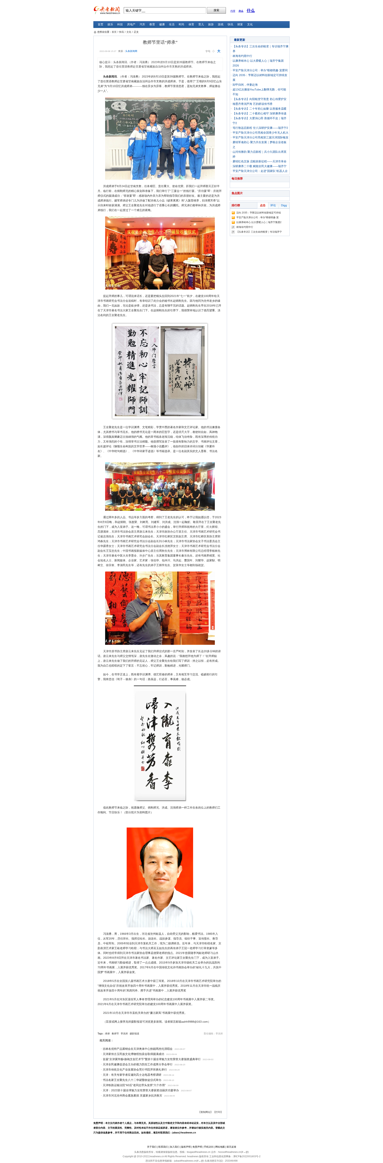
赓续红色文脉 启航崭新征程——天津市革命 (259, 161)
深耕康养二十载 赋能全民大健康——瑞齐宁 (259, 166)
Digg (284, 205)
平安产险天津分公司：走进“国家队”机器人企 (260, 171)
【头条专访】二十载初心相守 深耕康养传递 (259, 113)
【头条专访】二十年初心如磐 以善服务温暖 (259, 108)
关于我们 (152, 1146)
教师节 (115, 1033)
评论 (273, 205)
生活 (172, 24)
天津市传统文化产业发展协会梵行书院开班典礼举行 (135, 1069)
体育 (191, 24)
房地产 (131, 24)
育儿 (201, 24)
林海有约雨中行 (242, 56)
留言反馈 (231, 1146)
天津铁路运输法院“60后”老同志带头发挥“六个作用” (134, 1085)
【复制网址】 (205, 1112)
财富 (240, 24)
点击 (263, 205)
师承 (107, 1033)
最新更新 (239, 39)
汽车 (142, 24)
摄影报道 (134, 1033)
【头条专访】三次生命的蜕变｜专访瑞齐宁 (259, 231)
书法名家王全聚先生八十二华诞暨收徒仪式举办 (132, 1080)
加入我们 (174, 1146)
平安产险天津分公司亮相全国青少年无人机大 (260, 132)
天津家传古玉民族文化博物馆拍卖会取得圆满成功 (133, 1054)
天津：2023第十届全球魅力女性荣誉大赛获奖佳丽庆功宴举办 (141, 1090)
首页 (100, 24)
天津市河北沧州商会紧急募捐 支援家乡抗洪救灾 (132, 1095)
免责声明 (197, 1146)
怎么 (241, 11)
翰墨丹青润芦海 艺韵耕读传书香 (252, 103)
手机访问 (208, 1146)
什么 (251, 10)
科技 (120, 24)
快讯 (230, 24)
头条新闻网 (131, 51)
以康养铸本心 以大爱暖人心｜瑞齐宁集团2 (258, 222)
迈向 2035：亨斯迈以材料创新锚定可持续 (258, 212)
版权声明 (186, 1146)
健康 (162, 24)
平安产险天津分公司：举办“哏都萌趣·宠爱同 (260, 70)
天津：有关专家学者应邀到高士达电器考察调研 (132, 1074)
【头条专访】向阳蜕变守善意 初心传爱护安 (259, 99)
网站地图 (220, 1146)
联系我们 (163, 1146)
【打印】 (218, 1112)
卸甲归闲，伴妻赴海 (245, 84)
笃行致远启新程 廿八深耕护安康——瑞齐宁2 (260, 127)
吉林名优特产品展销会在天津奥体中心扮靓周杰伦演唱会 (138, 1048)
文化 (250, 24)
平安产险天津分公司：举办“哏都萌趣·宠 (257, 217)
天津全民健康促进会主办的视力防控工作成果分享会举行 (138, 1064)
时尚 (181, 24)
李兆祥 (124, 1033)
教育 (152, 24)
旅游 (211, 24)
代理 (232, 11)
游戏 (220, 24)
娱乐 (110, 24)
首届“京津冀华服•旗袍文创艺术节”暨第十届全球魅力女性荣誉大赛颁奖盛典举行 (152, 1059)
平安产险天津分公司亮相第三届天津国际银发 (260, 137)
